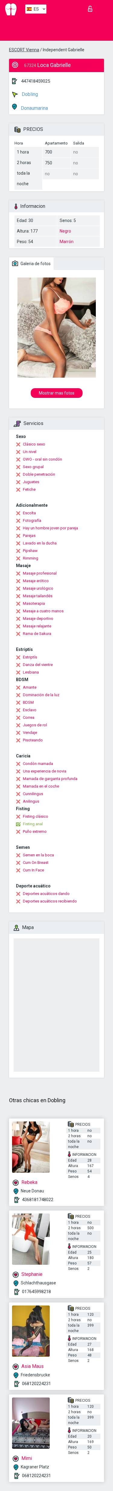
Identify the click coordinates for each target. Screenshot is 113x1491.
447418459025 (35, 81)
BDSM (28, 702)
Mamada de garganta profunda (50, 778)
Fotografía (32, 520)
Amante (29, 687)
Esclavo (29, 710)
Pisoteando (33, 740)
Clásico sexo (34, 444)
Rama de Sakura (37, 633)
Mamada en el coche (41, 786)
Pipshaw (30, 550)
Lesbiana (31, 672)
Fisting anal (33, 824)
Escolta (29, 513)
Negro (65, 231)
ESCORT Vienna (24, 49)
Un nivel (29, 451)
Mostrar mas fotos (56, 393)
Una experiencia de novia (44, 771)
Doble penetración (39, 474)
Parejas (29, 535)
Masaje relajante (37, 626)
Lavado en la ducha (40, 543)
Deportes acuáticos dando (46, 893)
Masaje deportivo (38, 618)
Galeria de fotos (35, 263)
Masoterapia (34, 603)
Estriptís (30, 657)
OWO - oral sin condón (42, 459)
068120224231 (36, 1383)
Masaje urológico (38, 588)
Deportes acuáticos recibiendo (50, 901)
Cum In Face (33, 870)
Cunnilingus (33, 793)
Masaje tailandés (37, 596)
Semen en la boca (38, 855)
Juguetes (31, 482)
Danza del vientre (38, 664)
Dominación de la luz (41, 695)
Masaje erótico (36, 581)
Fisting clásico (35, 816)
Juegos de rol (35, 725)
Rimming (30, 558)
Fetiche (29, 489)
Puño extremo (35, 831)
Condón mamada (38, 763)
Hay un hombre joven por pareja (50, 528)
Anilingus (31, 801)
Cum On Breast (36, 862)
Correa (28, 717)
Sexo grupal (33, 467)
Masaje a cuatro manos (43, 611)
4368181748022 (37, 1199)
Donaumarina (34, 108)
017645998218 (36, 1291)
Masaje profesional (40, 573)
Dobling (29, 94)
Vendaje (30, 732)
